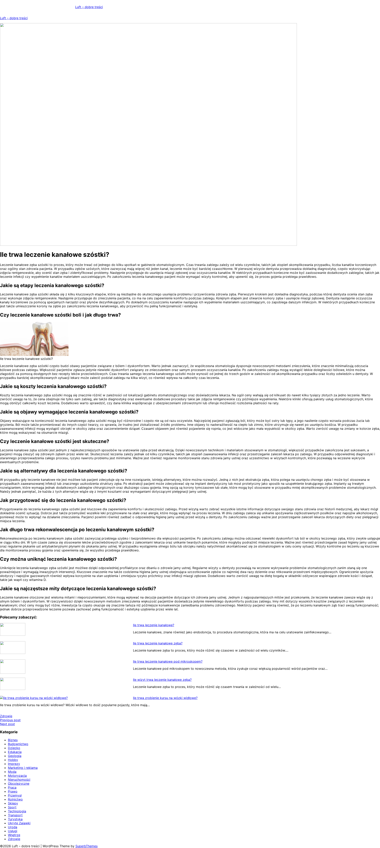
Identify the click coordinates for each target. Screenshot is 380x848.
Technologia (17, 811)
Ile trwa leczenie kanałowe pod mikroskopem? (167, 661)
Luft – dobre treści (89, 7)
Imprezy (14, 764)
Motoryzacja (17, 776)
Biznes (13, 740)
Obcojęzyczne (18, 783)
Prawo (12, 791)
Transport (15, 815)
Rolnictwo (15, 799)
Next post (7, 724)
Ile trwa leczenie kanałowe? (153, 625)
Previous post (10, 720)
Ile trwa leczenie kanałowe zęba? (157, 643)
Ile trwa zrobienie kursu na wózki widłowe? (165, 698)
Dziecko (14, 748)
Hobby (13, 760)
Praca (12, 787)
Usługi (12, 831)
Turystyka (15, 819)
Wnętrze (14, 835)
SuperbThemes (86, 846)
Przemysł (15, 795)
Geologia (14, 756)
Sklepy (13, 803)
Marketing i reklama (23, 768)
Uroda (12, 827)
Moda (12, 772)
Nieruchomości (19, 780)
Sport (12, 807)
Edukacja (15, 752)
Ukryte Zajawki (19, 823)
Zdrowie (6, 716)
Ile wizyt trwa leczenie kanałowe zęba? (162, 680)
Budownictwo (18, 744)
